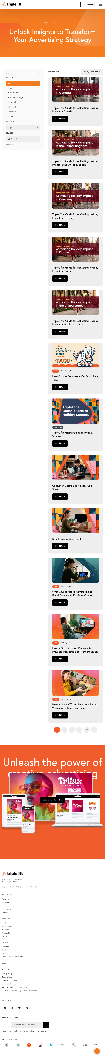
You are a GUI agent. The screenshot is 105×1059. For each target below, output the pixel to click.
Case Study (13, 93)
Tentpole (12, 112)
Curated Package (15, 98)
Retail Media (7, 909)
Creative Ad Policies (9, 980)
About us (5, 946)
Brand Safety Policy (9, 984)
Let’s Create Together (52, 800)
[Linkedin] (5, 1008)
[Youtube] (19, 1008)
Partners (5, 913)
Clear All (10, 145)
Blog (10, 88)
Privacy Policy (7, 974)
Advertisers (6, 899)
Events (4, 963)
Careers (5, 953)
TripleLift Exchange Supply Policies (15, 987)
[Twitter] (12, 1008)
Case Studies (7, 926)
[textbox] (23, 127)
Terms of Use (7, 977)
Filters (9, 74)
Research (12, 107)
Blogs (4, 923)
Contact (5, 950)
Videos (4, 936)
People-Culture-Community (12, 957)
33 (87, 730)
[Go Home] (11, 4)
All (9, 83)
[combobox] (23, 127)
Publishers (6, 902)
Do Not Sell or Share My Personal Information (19, 991)
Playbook (12, 102)
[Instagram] (27, 1008)
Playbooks (6, 933)
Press (4, 960)
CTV (3, 906)
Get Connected (88, 5)
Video (10, 117)
